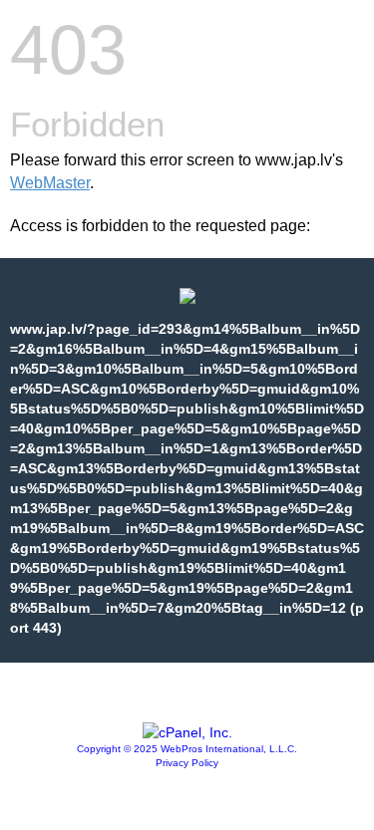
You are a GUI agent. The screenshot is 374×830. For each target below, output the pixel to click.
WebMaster (50, 182)
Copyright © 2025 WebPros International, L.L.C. (187, 748)
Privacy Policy (187, 762)
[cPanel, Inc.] (187, 732)
